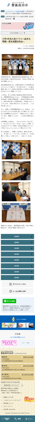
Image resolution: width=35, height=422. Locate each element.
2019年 (16, 277)
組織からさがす (9, 397)
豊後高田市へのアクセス (11, 385)
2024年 (16, 248)
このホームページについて (12, 400)
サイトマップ (8, 406)
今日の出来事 (20, 11)
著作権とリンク (9, 403)
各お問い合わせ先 (9, 409)
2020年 (16, 272)
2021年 (16, 266)
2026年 (16, 236)
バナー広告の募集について (17, 337)
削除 (14, 19)
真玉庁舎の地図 (28, 366)
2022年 (16, 260)
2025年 (16, 242)
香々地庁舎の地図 (27, 374)
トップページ (9, 11)
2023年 (16, 254)
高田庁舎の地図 (28, 357)
